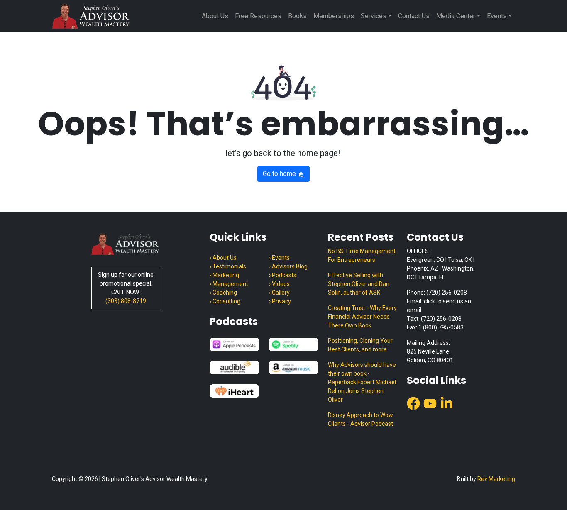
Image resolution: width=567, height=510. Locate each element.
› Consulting (225, 301)
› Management (229, 284)
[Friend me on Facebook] (413, 403)
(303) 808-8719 (125, 301)
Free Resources (258, 16)
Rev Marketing (496, 479)
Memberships (333, 16)
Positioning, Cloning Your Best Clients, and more (360, 345)
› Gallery (279, 292)
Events (497, 16)
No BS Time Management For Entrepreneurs (362, 255)
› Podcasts (282, 275)
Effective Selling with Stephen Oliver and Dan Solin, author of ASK (358, 284)
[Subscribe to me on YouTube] (430, 403)
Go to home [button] (280, 174)
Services (373, 16)
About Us (215, 16)
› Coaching (223, 292)
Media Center (455, 16)
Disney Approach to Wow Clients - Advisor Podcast (360, 419)
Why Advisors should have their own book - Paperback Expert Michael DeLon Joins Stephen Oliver (362, 382)
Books (297, 16)
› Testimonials (228, 266)
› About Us (223, 257)
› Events (279, 257)
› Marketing (224, 275)
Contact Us (414, 16)
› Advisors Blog (288, 266)
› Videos (279, 284)
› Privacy (280, 301)
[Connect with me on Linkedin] (446, 403)
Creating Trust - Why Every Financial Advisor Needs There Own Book (362, 317)
